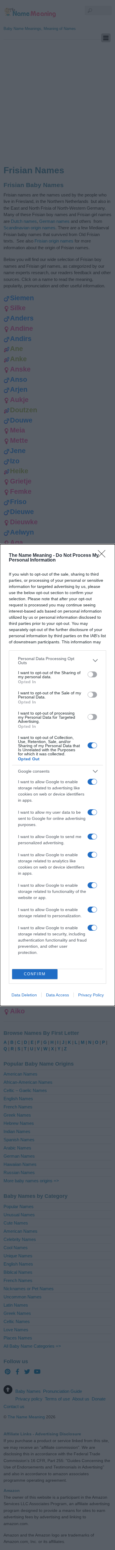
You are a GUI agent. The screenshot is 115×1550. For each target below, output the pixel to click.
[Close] (103, 555)
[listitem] (57, 661)
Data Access (57, 995)
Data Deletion (24, 995)
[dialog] (57, 775)
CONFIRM (35, 974)
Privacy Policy (91, 995)
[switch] (92, 674)
